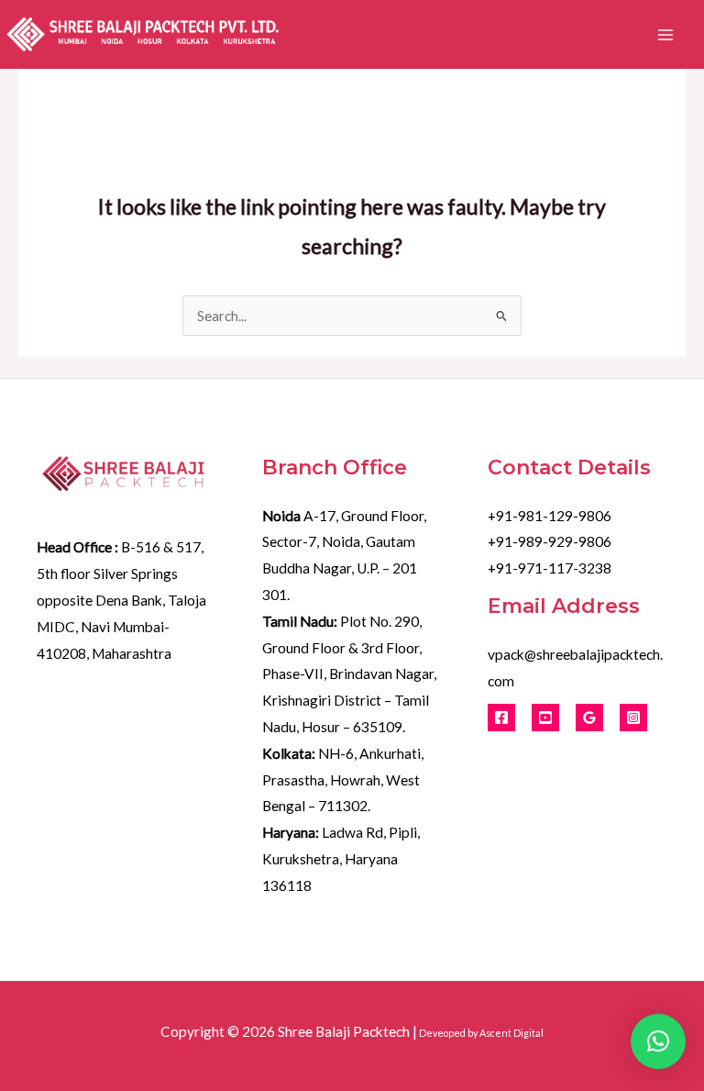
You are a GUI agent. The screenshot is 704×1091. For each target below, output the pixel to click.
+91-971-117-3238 (549, 568)
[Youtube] (545, 717)
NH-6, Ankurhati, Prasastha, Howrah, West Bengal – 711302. (343, 780)
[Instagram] (633, 717)
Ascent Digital (511, 1033)
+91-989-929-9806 (549, 541)
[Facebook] (501, 717)
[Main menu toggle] (666, 34)
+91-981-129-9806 (549, 515)
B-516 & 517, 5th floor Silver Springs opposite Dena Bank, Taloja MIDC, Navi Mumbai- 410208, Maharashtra (121, 600)
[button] (658, 1041)
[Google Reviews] (589, 717)
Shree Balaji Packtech (344, 1031)
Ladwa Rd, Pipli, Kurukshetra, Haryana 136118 (341, 859)
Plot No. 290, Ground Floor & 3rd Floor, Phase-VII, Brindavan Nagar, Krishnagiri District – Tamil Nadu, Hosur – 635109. (349, 674)
